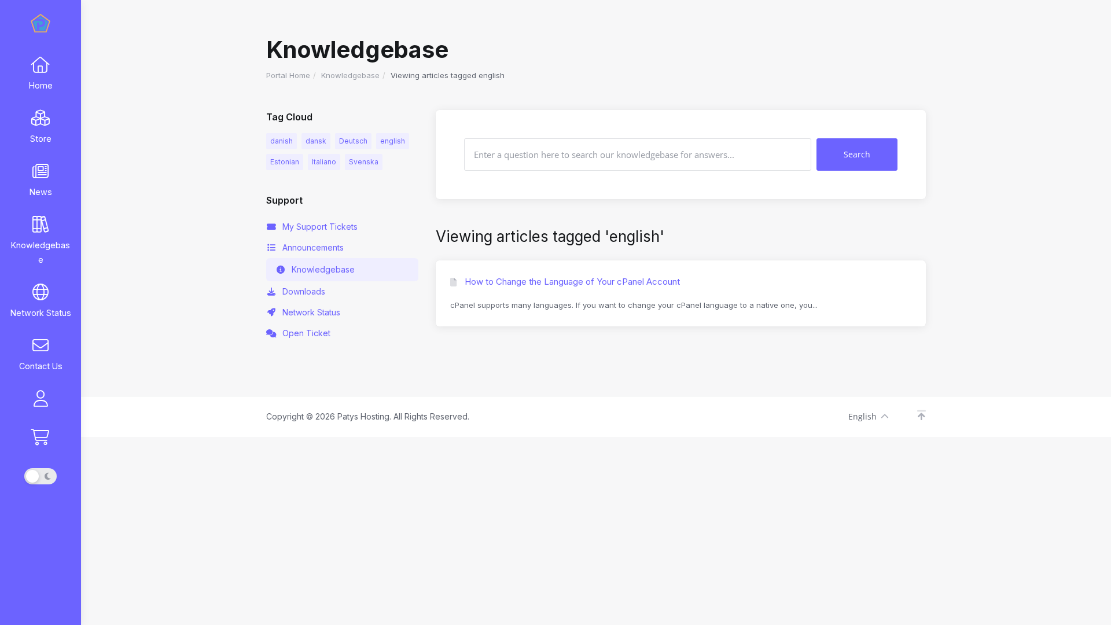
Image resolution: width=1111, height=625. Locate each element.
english (392, 141)
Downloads (303, 291)
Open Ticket (306, 333)
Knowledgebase (350, 75)
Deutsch (353, 141)
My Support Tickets (320, 226)
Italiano (324, 161)
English (862, 416)
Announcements (313, 247)
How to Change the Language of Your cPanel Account (571, 281)
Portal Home (288, 75)
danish (281, 141)
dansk (316, 141)
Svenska (363, 161)
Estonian (284, 161)
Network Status (311, 312)
